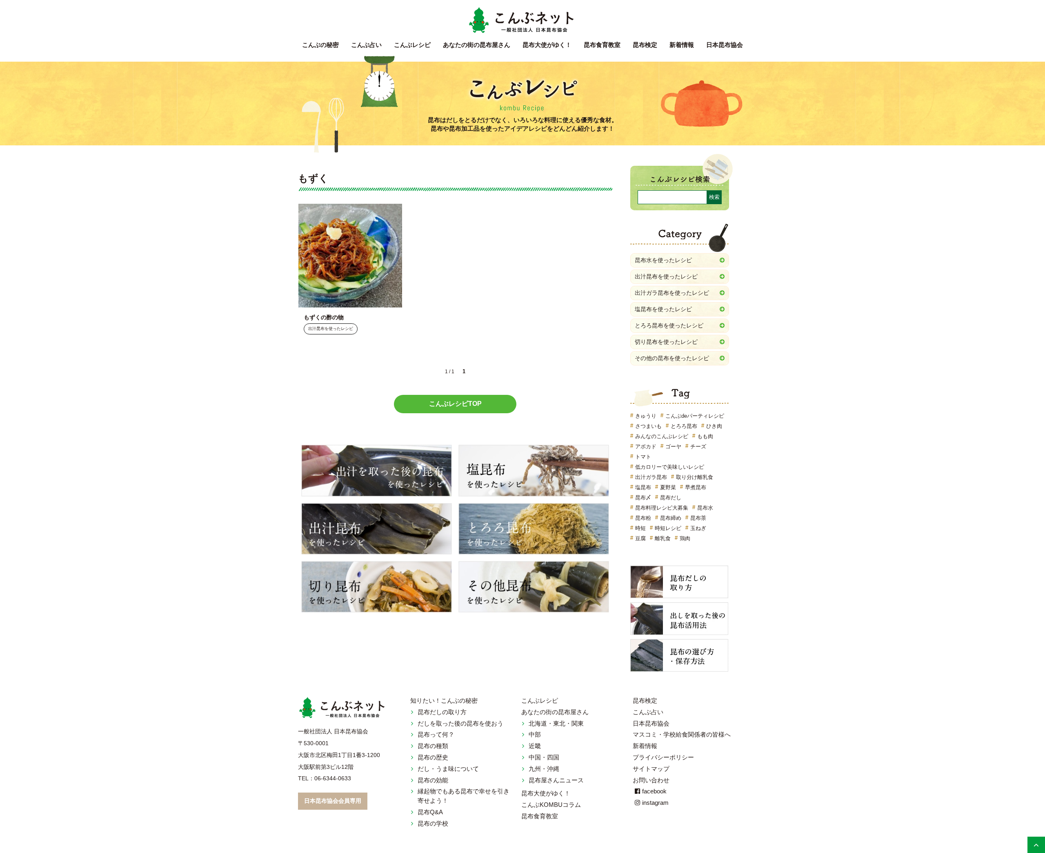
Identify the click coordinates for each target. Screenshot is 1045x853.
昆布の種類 (433, 745)
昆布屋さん (476, 44)
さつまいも (648, 426)
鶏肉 (685, 538)
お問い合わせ (651, 780)
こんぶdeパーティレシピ (694, 416)
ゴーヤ (673, 446)
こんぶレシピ (412, 44)
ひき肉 (714, 426)
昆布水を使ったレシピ (663, 260)
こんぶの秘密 (320, 44)
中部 (535, 734)
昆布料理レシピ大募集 (661, 508)
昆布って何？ (436, 734)
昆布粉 (643, 518)
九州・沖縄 (544, 768)
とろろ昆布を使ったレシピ (669, 325)
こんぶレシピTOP (455, 403)
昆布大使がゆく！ (545, 793)
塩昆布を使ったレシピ (663, 309)
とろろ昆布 (684, 426)
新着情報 (681, 44)
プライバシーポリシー (663, 757)
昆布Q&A (430, 811)
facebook (654, 791)
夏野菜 (668, 487)
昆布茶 (698, 518)
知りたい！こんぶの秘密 (444, 700)
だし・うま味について (448, 768)
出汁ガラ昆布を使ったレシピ (672, 293)
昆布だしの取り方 (442, 711)
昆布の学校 (433, 823)
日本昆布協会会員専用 (332, 800)
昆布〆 (643, 497)
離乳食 (663, 538)
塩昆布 (643, 487)
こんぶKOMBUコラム (551, 804)
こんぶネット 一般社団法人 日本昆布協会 (522, 20)
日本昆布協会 (724, 44)
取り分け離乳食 (694, 477)
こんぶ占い (366, 44)
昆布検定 (645, 44)
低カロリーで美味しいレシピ (669, 467)
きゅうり (645, 416)
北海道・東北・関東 (556, 723)
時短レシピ (668, 528)
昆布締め (670, 518)
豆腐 (640, 538)
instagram (655, 802)
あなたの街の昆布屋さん (555, 711)
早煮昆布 (695, 487)
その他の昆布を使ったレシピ (672, 358)
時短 (640, 528)
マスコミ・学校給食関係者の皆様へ (682, 734)
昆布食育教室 (602, 44)
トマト (643, 457)
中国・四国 (544, 757)
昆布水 (705, 508)
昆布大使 (546, 44)
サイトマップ (651, 768)
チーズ (698, 446)
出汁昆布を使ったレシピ (330, 329)
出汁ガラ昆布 (651, 477)
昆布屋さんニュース (556, 780)
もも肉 (705, 436)
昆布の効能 (433, 780)
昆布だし (670, 497)
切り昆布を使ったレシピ (666, 342)
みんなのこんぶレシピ (661, 436)
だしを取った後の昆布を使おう (460, 723)
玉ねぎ (698, 528)
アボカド (645, 446)
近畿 (535, 745)
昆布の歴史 (433, 757)
